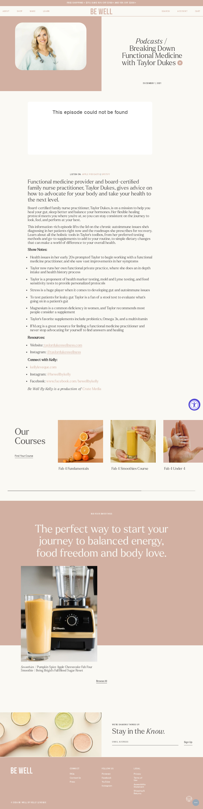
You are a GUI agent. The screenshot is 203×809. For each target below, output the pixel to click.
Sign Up (188, 742)
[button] (6, 11)
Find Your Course (24, 456)
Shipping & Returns (139, 792)
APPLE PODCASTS (91, 174)
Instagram (107, 786)
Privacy (137, 774)
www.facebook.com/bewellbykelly (72, 381)
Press (72, 782)
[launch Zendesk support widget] (195, 802)
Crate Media (91, 389)
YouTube (106, 782)
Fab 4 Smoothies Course (130, 469)
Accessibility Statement (140, 785)
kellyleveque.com (43, 367)
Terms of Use (138, 779)
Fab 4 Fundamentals (74, 469)
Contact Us (75, 778)
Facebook (106, 778)
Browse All (101, 681)
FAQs (72, 774)
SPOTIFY (106, 174)
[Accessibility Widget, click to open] (194, 404)
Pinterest (106, 774)
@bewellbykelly (59, 374)
